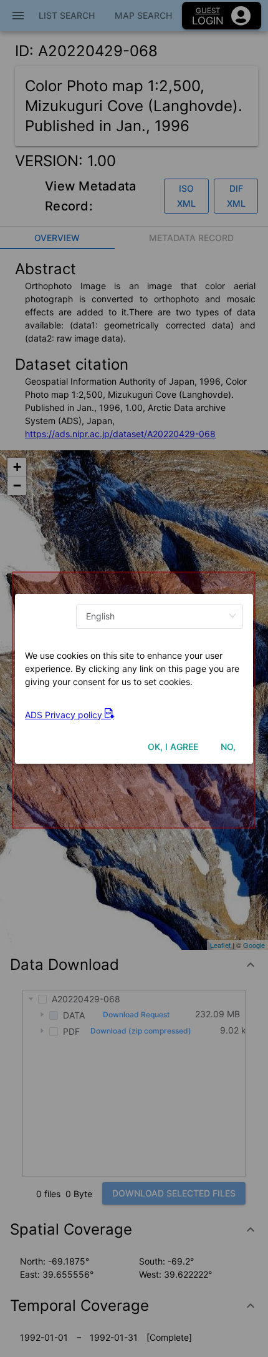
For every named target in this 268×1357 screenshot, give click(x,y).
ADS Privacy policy (65, 714)
